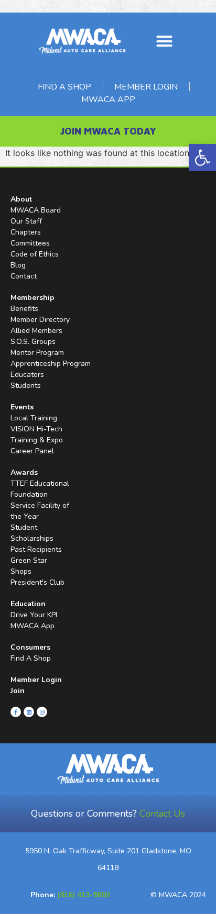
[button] (202, 157)
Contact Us (162, 813)
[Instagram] (42, 712)
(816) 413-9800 (83, 895)
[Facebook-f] (15, 712)
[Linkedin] (29, 712)
